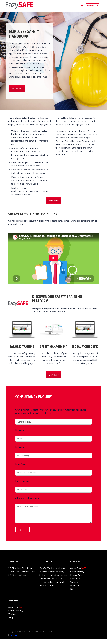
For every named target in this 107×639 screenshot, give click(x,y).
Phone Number (22, 481)
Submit (22, 530)
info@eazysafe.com (17, 575)
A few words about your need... (29, 498)
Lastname (19, 447)
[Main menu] (81, 5)
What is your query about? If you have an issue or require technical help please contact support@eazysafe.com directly (50, 411)
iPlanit (14, 635)
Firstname (19, 430)
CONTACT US (92, 5)
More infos (17, 88)
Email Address (21, 464)
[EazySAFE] (19, 5)
